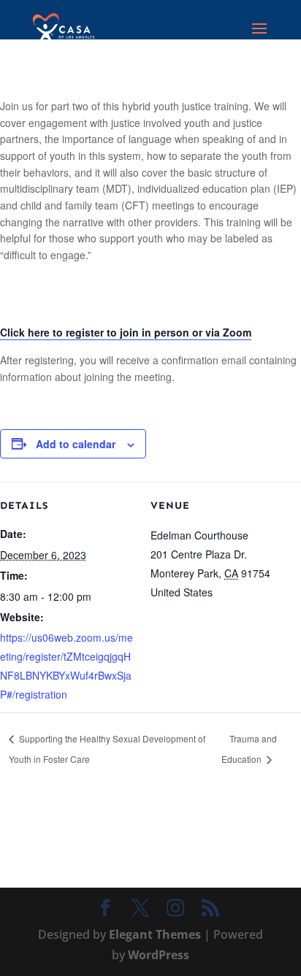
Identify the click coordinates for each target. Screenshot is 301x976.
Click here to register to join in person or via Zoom (125, 332)
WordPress (158, 955)
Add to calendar (75, 444)
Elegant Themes (155, 934)
